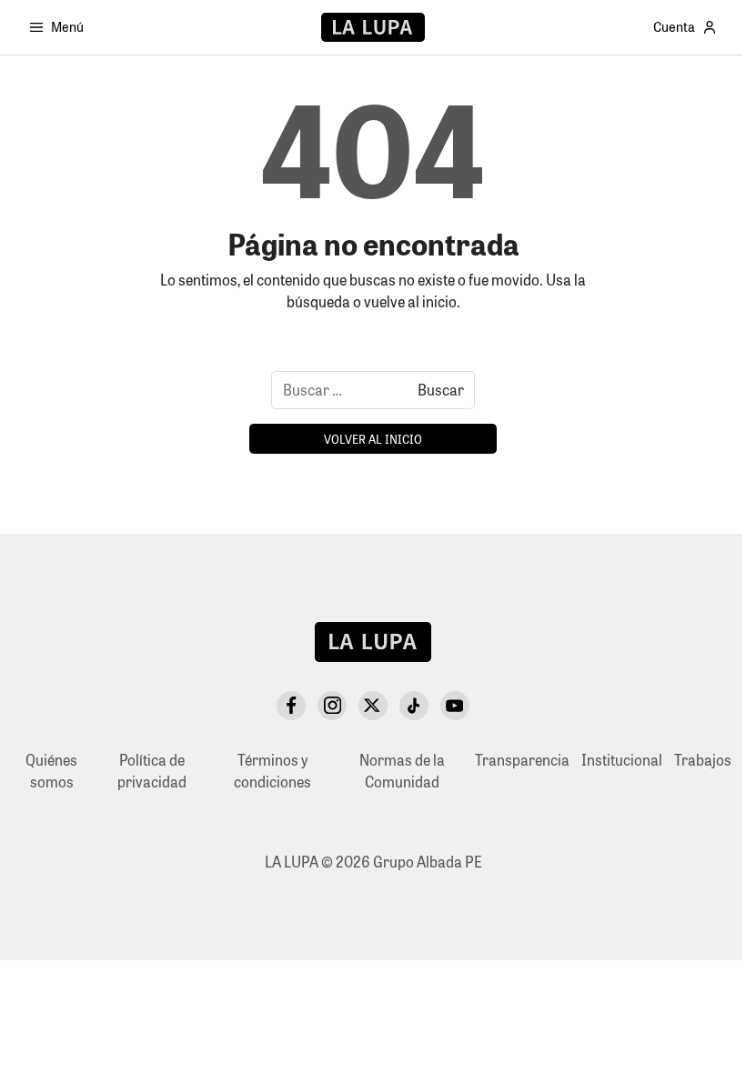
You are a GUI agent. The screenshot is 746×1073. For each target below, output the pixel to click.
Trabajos (702, 759)
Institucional (621, 759)
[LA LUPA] (372, 27)
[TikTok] (413, 705)
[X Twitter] (373, 705)
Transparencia (522, 759)
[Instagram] (332, 705)
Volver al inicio (373, 438)
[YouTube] (454, 705)
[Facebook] (291, 705)
